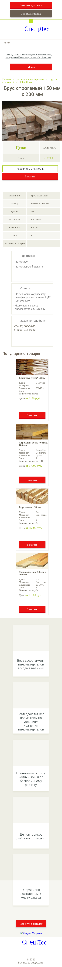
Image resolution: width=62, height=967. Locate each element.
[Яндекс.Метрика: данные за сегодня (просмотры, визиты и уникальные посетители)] (31, 933)
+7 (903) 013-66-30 (24, 330)
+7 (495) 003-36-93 (24, 326)
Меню (31, 67)
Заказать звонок (31, 13)
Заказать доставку (31, 5)
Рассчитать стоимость (30, 168)
